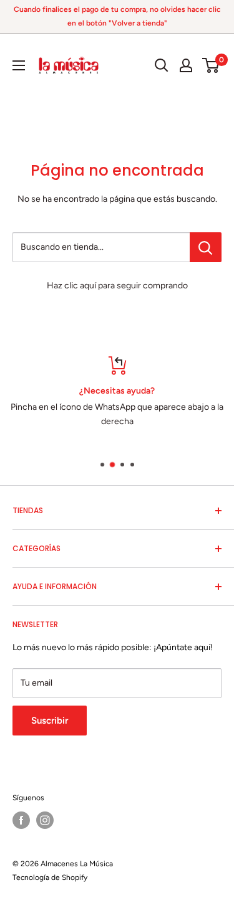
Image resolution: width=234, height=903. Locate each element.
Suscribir (49, 720)
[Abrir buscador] (161, 65)
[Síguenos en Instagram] (45, 820)
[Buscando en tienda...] (206, 247)
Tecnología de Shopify (49, 877)
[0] (211, 65)
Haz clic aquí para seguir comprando (117, 285)
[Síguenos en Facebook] (21, 820)
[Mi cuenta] (186, 65)
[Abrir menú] (18, 65)
